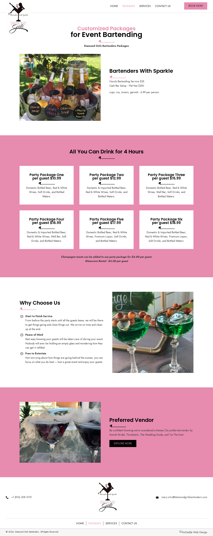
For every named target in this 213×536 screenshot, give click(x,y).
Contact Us (129, 523)
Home (80, 523)
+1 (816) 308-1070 (21, 497)
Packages (94, 523)
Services (111, 523)
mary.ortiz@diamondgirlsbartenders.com (184, 497)
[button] (195, 6)
